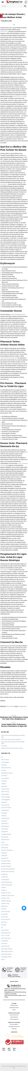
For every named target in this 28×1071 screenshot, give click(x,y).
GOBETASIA (3, 1056)
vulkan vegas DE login (6, 948)
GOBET (23, 1056)
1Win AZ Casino (5, 759)
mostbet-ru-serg (5, 903)
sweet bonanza (5, 930)
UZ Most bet (4, 943)
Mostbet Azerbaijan (5, 863)
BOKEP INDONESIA (22, 1057)
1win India (3, 770)
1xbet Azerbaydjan (5, 797)
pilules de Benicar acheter (20, 96)
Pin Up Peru (4, 922)
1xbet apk (3, 783)
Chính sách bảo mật (14, 1019)
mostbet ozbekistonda (6, 882)
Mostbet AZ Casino (5, 861)
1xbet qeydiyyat (5, 826)
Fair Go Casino (5, 845)
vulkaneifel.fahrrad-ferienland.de (8, 358)
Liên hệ (14, 1009)
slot (2, 927)
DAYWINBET (8, 1056)
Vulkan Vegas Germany (7, 951)
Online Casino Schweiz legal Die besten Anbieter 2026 (13, 736)
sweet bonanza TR (5, 932)
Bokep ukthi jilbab (22, 1054)
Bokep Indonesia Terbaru (6, 1054)
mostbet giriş (4, 874)
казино (3, 959)
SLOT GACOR (9, 1057)
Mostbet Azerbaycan (6, 866)
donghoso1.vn (4, 31)
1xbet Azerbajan (5, 794)
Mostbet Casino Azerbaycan (8, 868)
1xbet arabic (4, 786)
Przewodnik (4, 745)
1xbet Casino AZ (5, 805)
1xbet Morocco (4, 823)
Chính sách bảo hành (14, 1015)
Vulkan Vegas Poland (6, 954)
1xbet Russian (4, 829)
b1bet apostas (4, 837)
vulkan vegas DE (5, 946)
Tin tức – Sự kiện (5, 935)
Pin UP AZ (3, 908)
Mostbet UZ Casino (6, 892)
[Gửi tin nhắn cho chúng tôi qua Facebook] (24, 908)
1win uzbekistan (5, 778)
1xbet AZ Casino (5, 789)
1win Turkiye (4, 775)
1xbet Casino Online (6, 807)
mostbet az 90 (4, 858)
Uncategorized (22, 706)
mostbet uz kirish (5, 898)
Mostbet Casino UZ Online (7, 871)
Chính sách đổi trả (14, 1017)
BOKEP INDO (15, 1057)
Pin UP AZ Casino (5, 911)
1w (2, 757)
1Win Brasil (4, 765)
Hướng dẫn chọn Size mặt (14, 1026)
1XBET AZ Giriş (5, 791)
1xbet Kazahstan (5, 818)
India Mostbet (4, 847)
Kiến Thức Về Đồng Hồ (6, 850)
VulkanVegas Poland (6, 956)
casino (2, 842)
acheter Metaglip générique (18, 314)
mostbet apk (4, 855)
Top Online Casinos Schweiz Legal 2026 (11, 739)
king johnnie (4, 853)
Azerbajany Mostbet (6, 834)
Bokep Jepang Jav (15, 1054)
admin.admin (10, 706)
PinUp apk (3, 924)
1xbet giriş (3, 815)
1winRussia (4, 781)
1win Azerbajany (5, 762)
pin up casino (4, 916)
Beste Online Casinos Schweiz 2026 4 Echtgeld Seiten (12, 742)
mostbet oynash (5, 879)
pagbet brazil (4, 906)
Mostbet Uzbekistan (6, 900)
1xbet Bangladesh (5, 799)
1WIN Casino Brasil (6, 767)
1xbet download (5, 810)
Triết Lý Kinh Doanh (6, 938)
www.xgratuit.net (4, 569)
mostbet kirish (4, 876)
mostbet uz (4, 890)
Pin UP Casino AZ (5, 919)
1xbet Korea (4, 821)
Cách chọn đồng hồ (14, 1024)
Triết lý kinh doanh (14, 1005)
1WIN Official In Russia (6, 773)
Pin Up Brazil (4, 914)
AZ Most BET (4, 831)
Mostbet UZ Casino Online (7, 895)
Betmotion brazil (5, 839)
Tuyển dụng (14, 1028)
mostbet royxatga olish (6, 884)
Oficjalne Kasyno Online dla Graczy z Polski (12, 748)
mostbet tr (3, 887)
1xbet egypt (4, 813)
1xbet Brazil (4, 802)
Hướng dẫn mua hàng (14, 1007)
